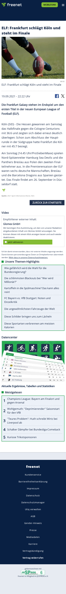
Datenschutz (33, 495)
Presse (33, 530)
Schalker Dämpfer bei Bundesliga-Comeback (33, 429)
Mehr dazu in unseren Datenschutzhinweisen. (28, 257)
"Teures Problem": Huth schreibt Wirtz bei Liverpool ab (32, 420)
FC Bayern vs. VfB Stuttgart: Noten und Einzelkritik (27, 300)
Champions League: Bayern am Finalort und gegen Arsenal (33, 400)
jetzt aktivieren (15, 242)
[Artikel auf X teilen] (62, 96)
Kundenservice (33, 474)
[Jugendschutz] (33, 572)
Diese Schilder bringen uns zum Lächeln (28, 316)
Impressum (33, 488)
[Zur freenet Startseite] (11, 4)
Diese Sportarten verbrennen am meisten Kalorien (29, 325)
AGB (33, 516)
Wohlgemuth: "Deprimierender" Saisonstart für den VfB (33, 410)
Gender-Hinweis (33, 523)
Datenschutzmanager (33, 502)
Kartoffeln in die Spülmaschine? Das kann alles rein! (31, 290)
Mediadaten (33, 536)
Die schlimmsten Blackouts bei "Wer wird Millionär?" (28, 280)
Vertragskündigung (33, 550)
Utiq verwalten (33, 509)
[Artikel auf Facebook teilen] (57, 96)
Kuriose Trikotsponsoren (22, 437)
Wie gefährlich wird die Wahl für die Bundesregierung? (25, 270)
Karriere (33, 543)
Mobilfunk (49, 4)
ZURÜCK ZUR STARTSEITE (47, 202)
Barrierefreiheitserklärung (33, 481)
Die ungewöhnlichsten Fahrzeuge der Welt (29, 309)
